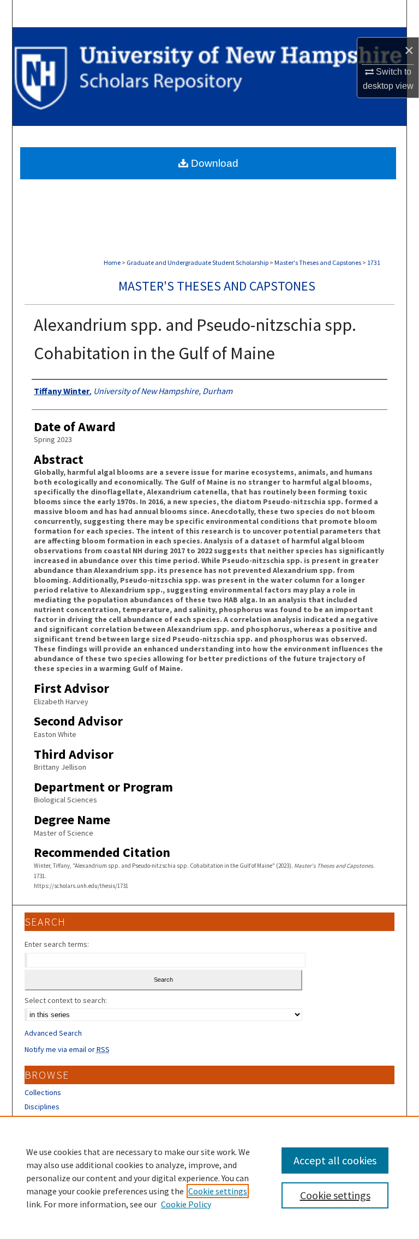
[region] (209, 1177)
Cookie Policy (186, 1204)
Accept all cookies (335, 1160)
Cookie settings (217, 1191)
